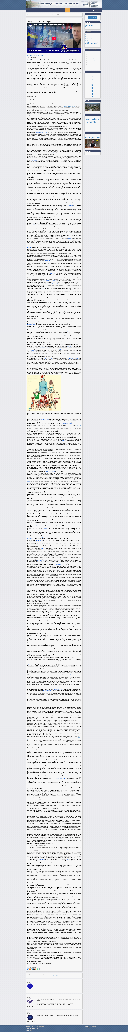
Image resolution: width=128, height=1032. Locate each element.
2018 (92, 87)
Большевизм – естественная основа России (91, 37)
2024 (92, 78)
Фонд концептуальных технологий (36, 10)
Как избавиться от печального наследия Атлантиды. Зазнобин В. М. (92, 137)
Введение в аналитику (90, 34)
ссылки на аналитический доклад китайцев (49, 447)
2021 (92, 82)
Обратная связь (60, 10)
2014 (92, 93)
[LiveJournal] (39, 969)
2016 (92, 90)
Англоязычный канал (91, 59)
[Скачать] (42, 55)
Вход (99, 10)
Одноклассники (90, 66)
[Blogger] (35, 969)
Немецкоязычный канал (92, 60)
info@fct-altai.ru (33, 1028)
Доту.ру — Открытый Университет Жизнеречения (92, 118)
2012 (92, 96)
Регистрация (93, 10)
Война (86, 40)
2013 (92, 94)
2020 (92, 84)
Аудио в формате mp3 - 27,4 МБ (34, 55)
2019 (92, 85)
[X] (34, 969)
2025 (92, 76)
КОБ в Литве (92, 128)
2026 (92, 75)
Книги (67, 10)
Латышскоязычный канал (92, 64)
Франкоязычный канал (92, 62)
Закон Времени (92, 126)
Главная (29, 14)
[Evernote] (37, 969)
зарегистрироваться (57, 974)
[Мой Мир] (32, 969)
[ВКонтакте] (28, 969)
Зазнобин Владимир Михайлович (89, 26)
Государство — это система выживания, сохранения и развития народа (91, 43)
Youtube (89, 55)
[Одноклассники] (30, 969)
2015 (92, 91)
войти (49, 974)
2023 (92, 79)
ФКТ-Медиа (89, 57)
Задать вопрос (92, 17)
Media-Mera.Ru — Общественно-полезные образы (92, 123)
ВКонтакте (89, 53)
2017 (92, 88)
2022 (92, 81)
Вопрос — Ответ (50, 10)
